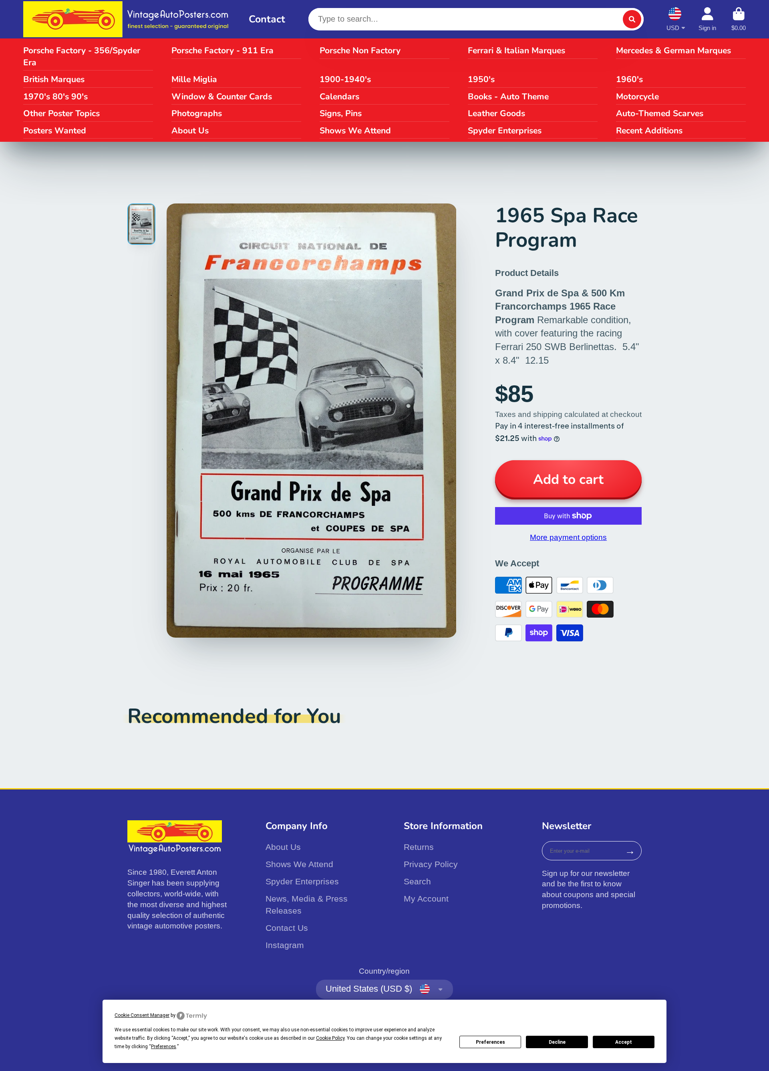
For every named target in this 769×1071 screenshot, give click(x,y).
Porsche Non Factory (360, 50)
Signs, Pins (341, 113)
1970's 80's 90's (55, 96)
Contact (267, 19)
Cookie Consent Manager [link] (142, 1015)
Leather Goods (496, 113)
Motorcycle (637, 96)
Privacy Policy (431, 864)
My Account (426, 898)
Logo (128, 19)
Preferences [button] (163, 1046)
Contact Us (287, 927)
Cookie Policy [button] (330, 1038)
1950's (481, 79)
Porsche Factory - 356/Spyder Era (81, 56)
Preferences (490, 1042)
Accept (623, 1042)
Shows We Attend (355, 130)
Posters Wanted (54, 130)
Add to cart (568, 479)
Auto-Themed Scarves (659, 113)
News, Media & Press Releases (307, 904)
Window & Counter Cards (221, 96)
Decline (557, 1042)
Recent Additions (649, 130)
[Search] (632, 19)
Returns (419, 847)
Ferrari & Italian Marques (516, 50)
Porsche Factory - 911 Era (222, 50)
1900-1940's (345, 79)
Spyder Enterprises (505, 130)
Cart (738, 19)
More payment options (568, 537)
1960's (629, 79)
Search (417, 881)
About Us (190, 130)
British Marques (54, 79)
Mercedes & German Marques (673, 50)
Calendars (339, 96)
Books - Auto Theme (508, 96)
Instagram (285, 945)
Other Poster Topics (61, 113)
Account (707, 19)
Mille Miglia (194, 79)
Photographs (196, 113)
